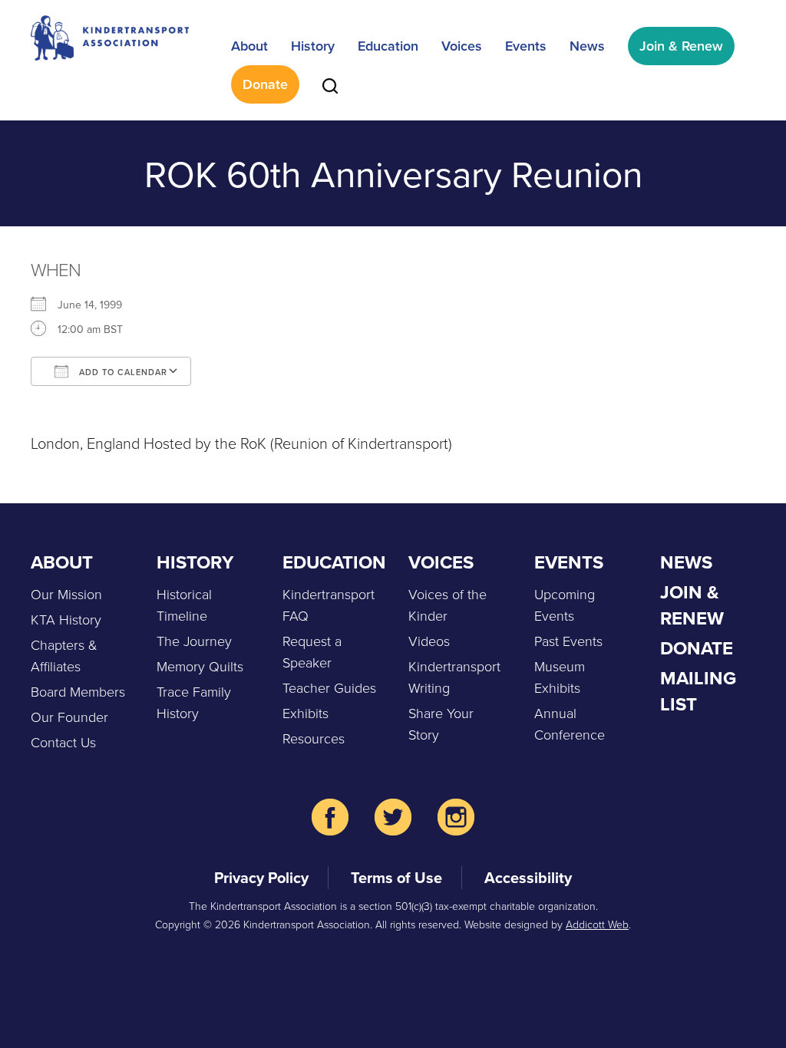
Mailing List (698, 690)
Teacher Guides (329, 687)
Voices (461, 45)
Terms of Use (396, 877)
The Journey (194, 640)
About (249, 45)
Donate (265, 84)
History (313, 45)
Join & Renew (681, 45)
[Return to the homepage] (110, 38)
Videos (429, 640)
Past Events (568, 640)
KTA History (66, 619)
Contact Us (63, 742)
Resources (313, 738)
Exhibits (305, 713)
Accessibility (528, 877)
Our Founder (69, 716)
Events (526, 45)
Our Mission (66, 594)
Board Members (78, 691)
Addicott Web (597, 924)
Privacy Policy (261, 877)
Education (388, 45)
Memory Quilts (200, 666)
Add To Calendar (121, 372)
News (587, 45)
